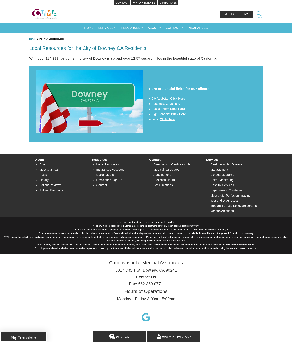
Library (44, 180)
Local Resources (107, 164)
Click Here (177, 98)
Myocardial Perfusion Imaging (230, 195)
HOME (88, 27)
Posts (43, 174)
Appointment (162, 174)
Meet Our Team (49, 169)
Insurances (198, 27)
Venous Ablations (222, 211)
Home (32, 39)
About (153, 27)
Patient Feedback (51, 190)
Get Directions (163, 185)
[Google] (146, 317)
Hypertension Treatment (226, 190)
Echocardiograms (222, 174)
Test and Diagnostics (224, 200)
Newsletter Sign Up (109, 180)
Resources (130, 27)
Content (101, 185)
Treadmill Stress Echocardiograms (233, 205)
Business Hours (164, 180)
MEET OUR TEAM (236, 14)
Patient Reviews (50, 185)
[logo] (43, 12)
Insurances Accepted (110, 169)
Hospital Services (222, 185)
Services (106, 27)
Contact (173, 27)
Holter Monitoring (222, 180)
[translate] (23, 338)
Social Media (105, 174)
